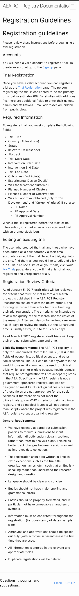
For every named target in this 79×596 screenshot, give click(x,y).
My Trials (9, 269)
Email (58, 583)
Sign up (48, 67)
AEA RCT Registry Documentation (37, 6)
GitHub (70, 583)
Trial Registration (30, 87)
